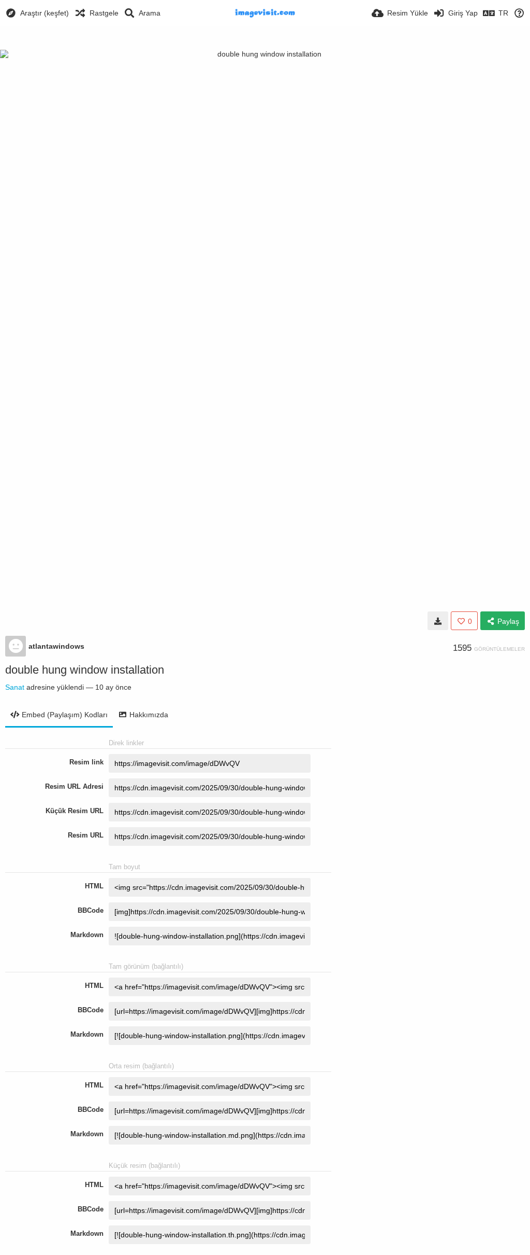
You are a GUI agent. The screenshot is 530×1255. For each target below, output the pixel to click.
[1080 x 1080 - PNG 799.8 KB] (438, 620)
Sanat (14, 687)
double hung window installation (84, 669)
